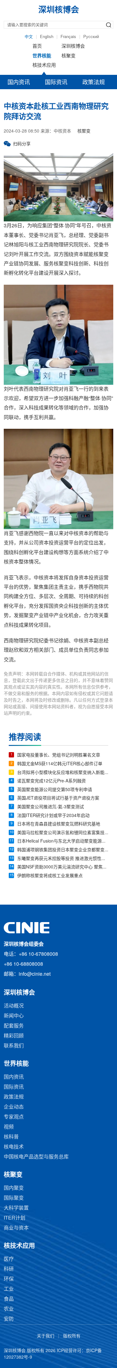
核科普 (11, 1137)
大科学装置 (16, 1208)
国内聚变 (14, 1188)
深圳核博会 (73, 46)
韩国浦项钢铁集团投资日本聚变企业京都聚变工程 (62, 850)
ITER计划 (14, 1218)
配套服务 (14, 1026)
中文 (29, 37)
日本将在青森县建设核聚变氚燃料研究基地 (58, 824)
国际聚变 (14, 1198)
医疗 (9, 1259)
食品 (9, 1299)
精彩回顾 (14, 1036)
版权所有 (71, 1336)
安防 (9, 1319)
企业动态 (14, 1107)
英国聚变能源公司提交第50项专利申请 (54, 790)
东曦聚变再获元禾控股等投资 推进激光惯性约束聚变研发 (62, 859)
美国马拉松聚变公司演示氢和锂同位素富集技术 (62, 833)
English (46, 37)
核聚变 (68, 56)
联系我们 (14, 1046)
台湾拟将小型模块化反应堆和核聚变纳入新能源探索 (62, 773)
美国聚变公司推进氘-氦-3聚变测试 (50, 807)
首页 (37, 46)
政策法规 (93, 83)
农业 (9, 1309)
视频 (9, 1127)
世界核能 (41, 56)
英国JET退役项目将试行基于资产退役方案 (58, 798)
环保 (9, 1279)
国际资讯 (56, 83)
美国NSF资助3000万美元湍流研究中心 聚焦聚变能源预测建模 (62, 867)
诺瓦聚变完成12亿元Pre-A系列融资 (51, 781)
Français (68, 37)
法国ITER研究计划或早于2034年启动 (53, 816)
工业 (9, 1289)
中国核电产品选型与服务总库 (36, 1157)
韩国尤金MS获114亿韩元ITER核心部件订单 (59, 764)
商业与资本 (16, 1228)
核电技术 (14, 1147)
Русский (91, 37)
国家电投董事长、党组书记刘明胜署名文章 (58, 755)
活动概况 (14, 1006)
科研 (9, 1269)
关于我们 (45, 1336)
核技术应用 (44, 65)
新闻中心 (14, 1016)
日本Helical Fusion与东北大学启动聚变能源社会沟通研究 (62, 841)
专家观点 (14, 1117)
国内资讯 (18, 83)
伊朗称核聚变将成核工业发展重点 (50, 876)
